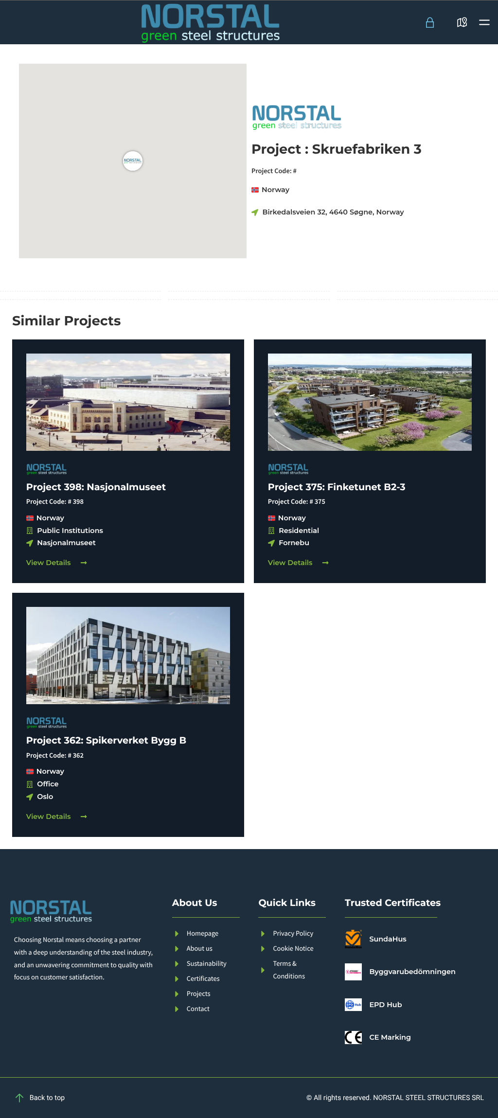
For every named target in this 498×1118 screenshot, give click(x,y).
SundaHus (387, 939)
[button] (484, 22)
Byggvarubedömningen (412, 971)
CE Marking (390, 1037)
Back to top (47, 1098)
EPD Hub (385, 1004)
